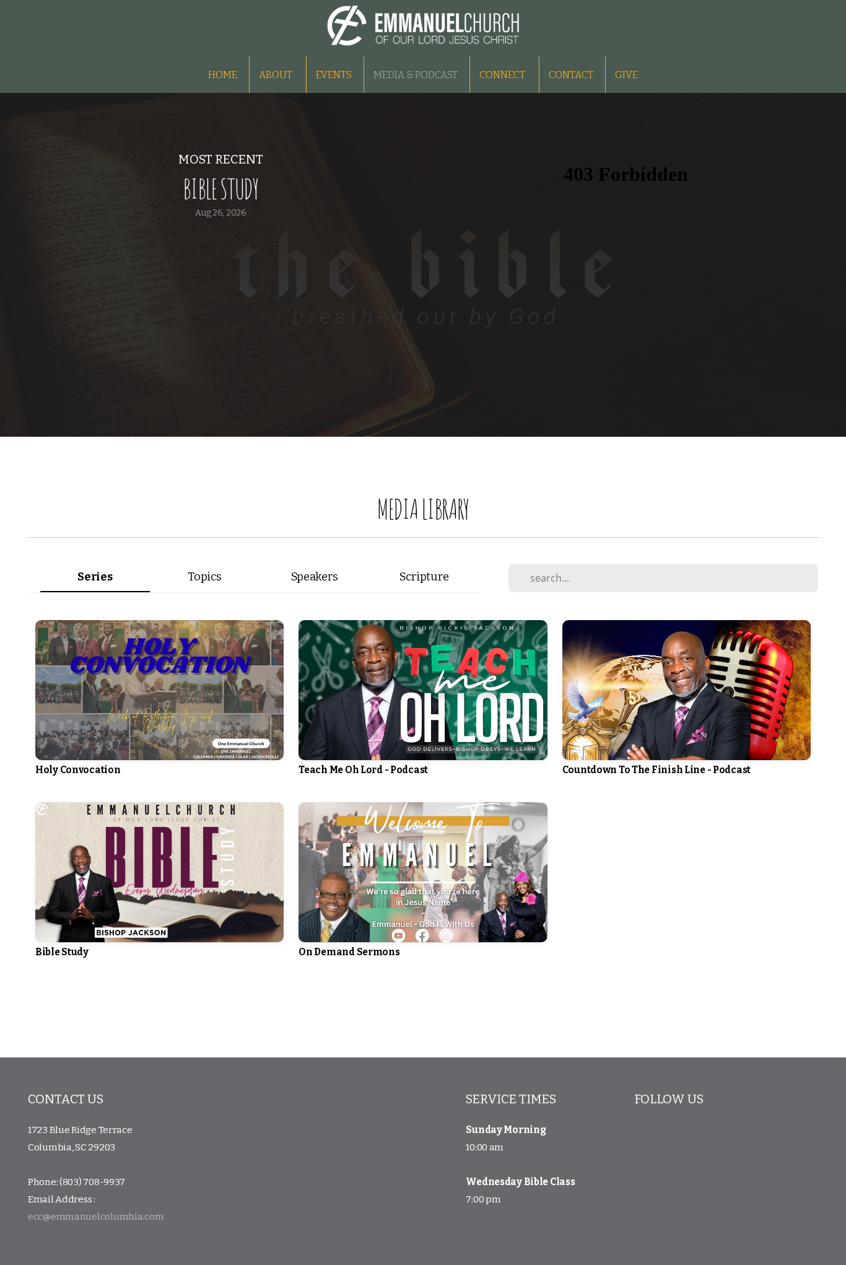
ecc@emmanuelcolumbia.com (96, 1216)
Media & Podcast (415, 75)
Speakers (314, 577)
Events (334, 75)
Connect (503, 75)
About (276, 75)
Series (94, 577)
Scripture (423, 577)
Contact (571, 75)
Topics (204, 577)
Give (626, 75)
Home (222, 75)
